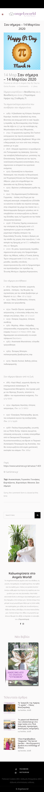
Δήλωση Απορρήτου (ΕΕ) (31, 779)
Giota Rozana (9, 86)
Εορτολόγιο (21, 483)
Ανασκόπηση (14, 479)
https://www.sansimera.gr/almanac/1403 (22, 465)
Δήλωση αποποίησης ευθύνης (22, 782)
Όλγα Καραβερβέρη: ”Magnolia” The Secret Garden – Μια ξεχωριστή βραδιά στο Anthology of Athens (29, 743)
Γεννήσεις (35, 479)
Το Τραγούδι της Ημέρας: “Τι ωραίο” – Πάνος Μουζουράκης (29, 705)
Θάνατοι (31, 483)
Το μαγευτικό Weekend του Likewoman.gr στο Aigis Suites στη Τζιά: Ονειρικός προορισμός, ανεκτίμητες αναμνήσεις (28, 724)
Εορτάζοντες (9, 483)
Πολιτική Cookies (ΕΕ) (11, 779)
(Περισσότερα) (23, 619)
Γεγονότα (25, 479)
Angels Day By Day (29, 83)
